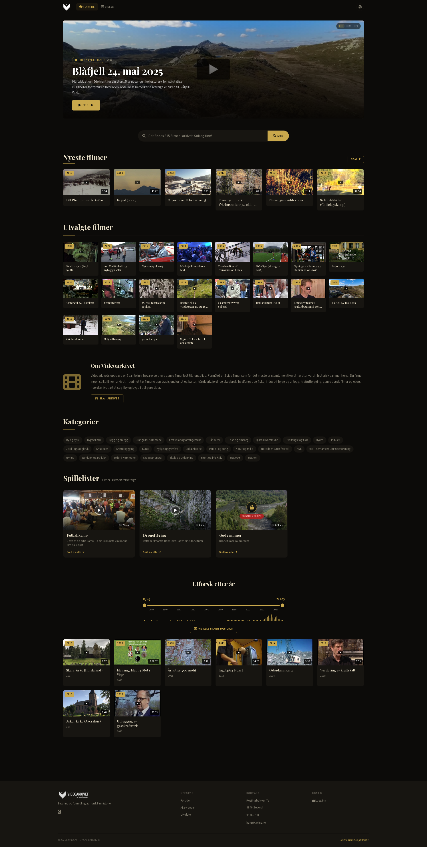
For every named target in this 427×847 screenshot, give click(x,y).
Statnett (252, 458)
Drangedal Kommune (148, 440)
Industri (335, 440)
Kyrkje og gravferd (167, 449)
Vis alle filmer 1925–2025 (215, 629)
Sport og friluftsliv (211, 458)
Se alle (356, 159)
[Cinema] (341, 26)
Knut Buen (102, 449)
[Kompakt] (355, 26)
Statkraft (235, 458)
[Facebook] (59, 812)
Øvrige (70, 458)
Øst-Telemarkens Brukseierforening (329, 449)
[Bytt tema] (360, 7)
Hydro (319, 440)
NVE (299, 449)
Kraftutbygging (125, 449)
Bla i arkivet (109, 399)
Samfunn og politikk (94, 458)
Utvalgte (186, 815)
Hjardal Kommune (267, 440)
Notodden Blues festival (275, 449)
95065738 (252, 815)
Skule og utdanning (181, 458)
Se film (88, 105)
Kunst (145, 449)
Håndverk (214, 440)
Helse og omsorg (238, 440)
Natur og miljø (244, 449)
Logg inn (320, 801)
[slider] (144, 605)
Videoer (110, 7)
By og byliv (72, 440)
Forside (89, 7)
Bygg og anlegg (118, 440)
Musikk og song (218, 449)
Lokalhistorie (193, 449)
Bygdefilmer (94, 440)
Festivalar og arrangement (185, 440)
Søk (280, 136)
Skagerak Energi (152, 458)
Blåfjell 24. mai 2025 (117, 70)
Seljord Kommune (124, 458)
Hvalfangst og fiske (297, 440)
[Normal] (348, 26)
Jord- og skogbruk (77, 449)
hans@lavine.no (256, 823)
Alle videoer (188, 808)
